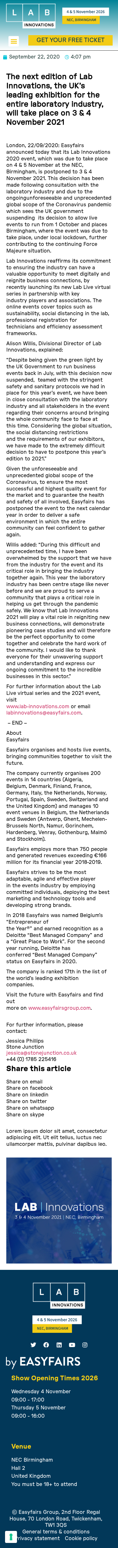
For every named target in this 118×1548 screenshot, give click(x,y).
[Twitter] (33, 1345)
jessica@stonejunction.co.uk (41, 1053)
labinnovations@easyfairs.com (43, 712)
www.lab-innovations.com (37, 706)
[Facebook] (46, 1345)
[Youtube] (72, 1345)
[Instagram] (85, 1345)
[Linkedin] (59, 1345)
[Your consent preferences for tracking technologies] (11, 1537)
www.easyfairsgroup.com (59, 1008)
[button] (13, 41)
